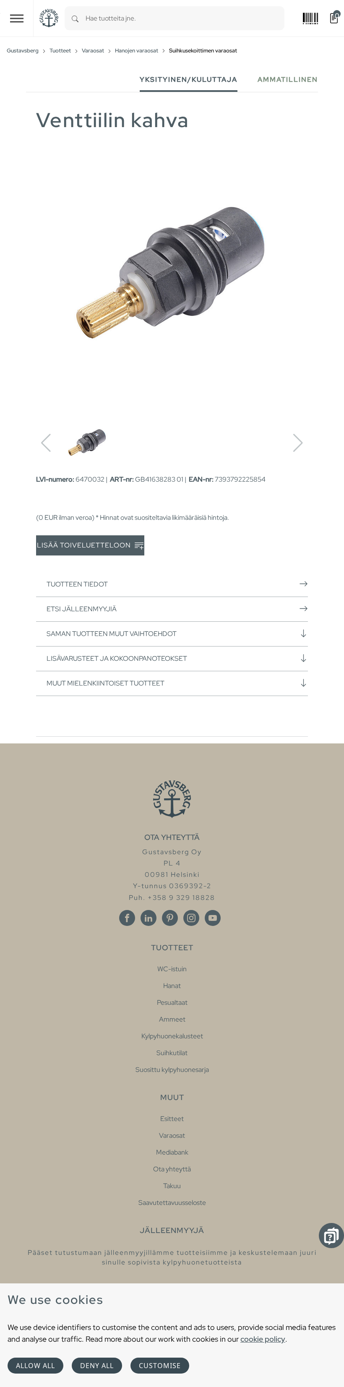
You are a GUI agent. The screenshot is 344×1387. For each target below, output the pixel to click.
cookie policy (262, 1339)
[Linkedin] (148, 918)
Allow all (35, 1365)
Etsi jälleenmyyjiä (82, 609)
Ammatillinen (288, 79)
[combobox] (185, 18)
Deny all (97, 1365)
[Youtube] (213, 918)
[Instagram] (191, 918)
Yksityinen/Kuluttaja (188, 79)
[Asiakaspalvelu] (331, 1235)
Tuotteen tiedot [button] (77, 584)
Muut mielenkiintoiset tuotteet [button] (105, 683)
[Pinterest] (170, 918)
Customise (160, 1365)
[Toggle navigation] (17, 18)
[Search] (75, 18)
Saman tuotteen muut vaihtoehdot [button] (112, 633)
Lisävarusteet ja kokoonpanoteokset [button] (117, 658)
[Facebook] (127, 918)
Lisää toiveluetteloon (85, 545)
